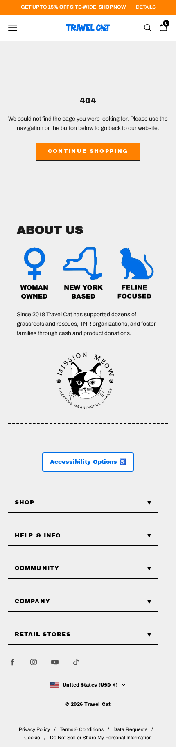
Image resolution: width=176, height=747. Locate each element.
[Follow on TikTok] (76, 662)
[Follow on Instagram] (33, 662)
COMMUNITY (37, 568)
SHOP (24, 502)
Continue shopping (88, 151)
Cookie (32, 737)
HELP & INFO (38, 535)
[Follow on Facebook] (12, 662)
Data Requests (130, 729)
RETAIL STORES (43, 634)
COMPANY (32, 601)
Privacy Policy (34, 729)
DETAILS (146, 7)
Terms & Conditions (82, 729)
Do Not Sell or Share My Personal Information (101, 737)
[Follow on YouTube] (55, 662)
